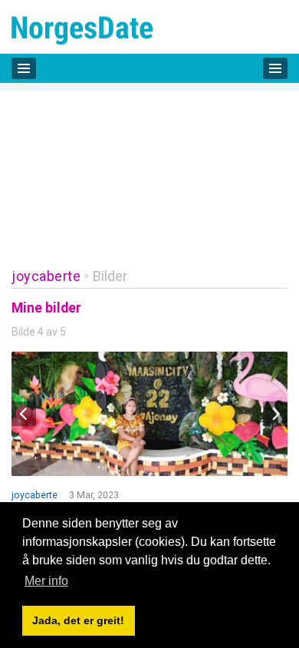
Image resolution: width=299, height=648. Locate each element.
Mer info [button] (46, 580)
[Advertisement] (149, 168)
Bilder (110, 276)
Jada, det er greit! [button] (78, 620)
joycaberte (46, 276)
